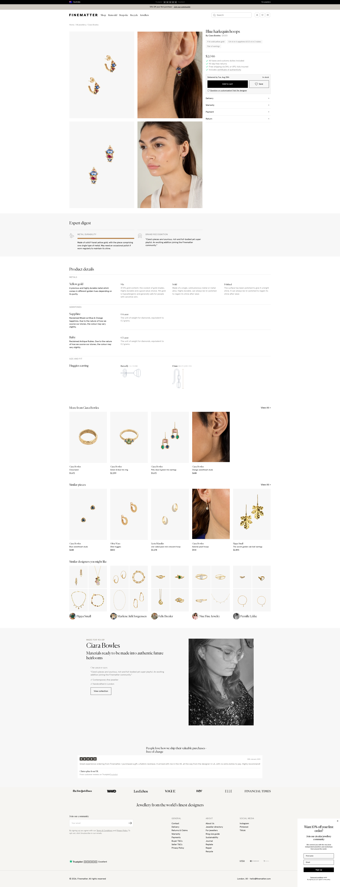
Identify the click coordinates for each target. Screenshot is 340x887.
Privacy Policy (178, 848)
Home (71, 25)
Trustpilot (114, 775)
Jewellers (144, 15)
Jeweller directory (214, 827)
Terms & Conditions (104, 831)
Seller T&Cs (177, 844)
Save (261, 84)
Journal (209, 841)
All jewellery (81, 25)
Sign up (319, 870)
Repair (209, 848)
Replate (209, 844)
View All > (266, 408)
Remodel (112, 15)
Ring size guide (213, 834)
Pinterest (244, 827)
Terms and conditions (316, 877)
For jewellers (266, 2)
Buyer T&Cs (177, 841)
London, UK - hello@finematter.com (254, 879)
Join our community (182, 7)
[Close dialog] (337, 821)
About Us (210, 823)
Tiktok (243, 830)
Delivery (175, 827)
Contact (175, 823)
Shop (103, 15)
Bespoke (123, 15)
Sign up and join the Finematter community (170, 2)
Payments (176, 837)
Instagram (244, 823)
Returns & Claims (180, 830)
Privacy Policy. (122, 831)
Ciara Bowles (93, 25)
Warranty (176, 834)
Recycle (134, 15)
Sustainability (212, 837)
